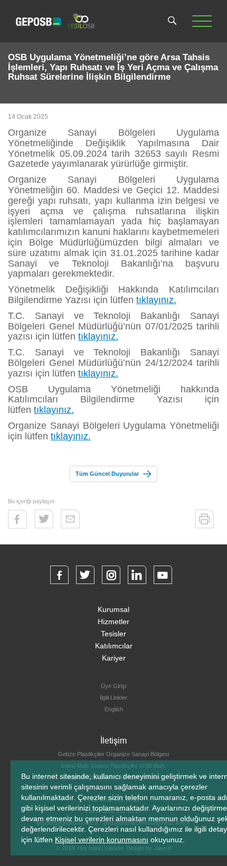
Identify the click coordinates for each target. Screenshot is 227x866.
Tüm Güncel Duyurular (107, 473)
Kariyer (114, 658)
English (114, 709)
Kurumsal (113, 609)
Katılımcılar (114, 646)
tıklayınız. (156, 300)
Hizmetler (113, 621)
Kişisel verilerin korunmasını (101, 839)
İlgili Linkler (113, 697)
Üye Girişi (113, 686)
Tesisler (113, 633)
